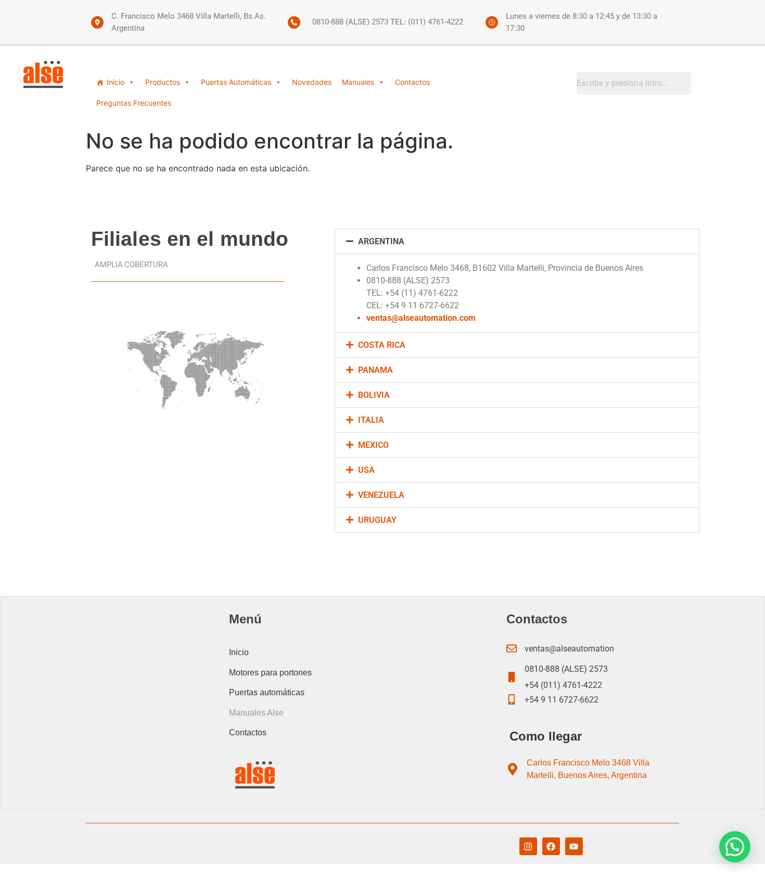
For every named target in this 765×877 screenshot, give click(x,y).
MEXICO (373, 445)
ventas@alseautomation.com (421, 318)
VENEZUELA (381, 495)
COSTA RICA (381, 345)
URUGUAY (377, 520)
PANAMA (375, 370)
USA (366, 470)
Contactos (412, 82)
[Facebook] (551, 846)
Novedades (312, 82)
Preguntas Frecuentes (133, 102)
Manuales (358, 82)
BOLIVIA (374, 395)
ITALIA (371, 420)
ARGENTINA (381, 241)
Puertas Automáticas (236, 82)
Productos (162, 82)
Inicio (115, 82)
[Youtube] (574, 846)
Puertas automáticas (266, 692)
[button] (517, 241)
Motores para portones (270, 672)
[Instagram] (528, 846)
